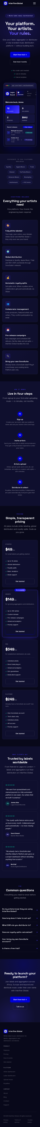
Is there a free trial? (20, 948)
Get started (20, 581)
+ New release (28, 127)
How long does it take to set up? (20, 918)
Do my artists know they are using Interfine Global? (20, 910)
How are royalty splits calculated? (20, 932)
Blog (5, 1097)
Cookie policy (30, 1121)
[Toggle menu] (34, 3)
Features (7, 1050)
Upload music (8, 1079)
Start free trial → (20, 55)
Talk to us (20, 1007)
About (6, 1093)
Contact (6, 1101)
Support (6, 1105)
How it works (8, 1058)
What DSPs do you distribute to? (20, 925)
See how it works (20, 62)
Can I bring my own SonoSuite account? (20, 940)
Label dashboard (9, 1075)
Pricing (6, 1054)
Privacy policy (6, 1121)
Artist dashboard (9, 1072)
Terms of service (18, 1121)
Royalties (7, 1083)
